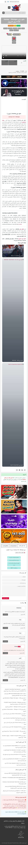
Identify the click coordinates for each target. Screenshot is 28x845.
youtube (20, 224)
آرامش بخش (15, 28)
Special (19, 28)
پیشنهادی (23, 28)
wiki (18, 224)
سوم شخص (5, 28)
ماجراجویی (11, 30)
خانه (26, 71)
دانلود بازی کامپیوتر (22, 238)
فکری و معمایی (16, 30)
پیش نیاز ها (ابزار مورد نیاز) (14, 560)
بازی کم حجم (10, 28)
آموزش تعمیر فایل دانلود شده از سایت (14, 564)
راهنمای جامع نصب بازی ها (14, 557)
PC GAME (22, 71)
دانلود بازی (22, 229)
